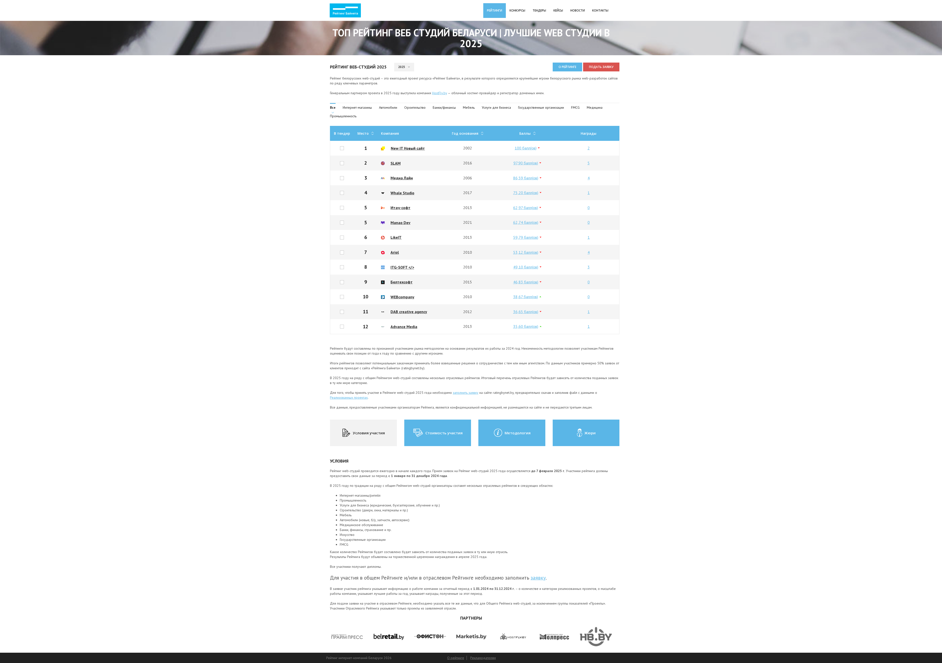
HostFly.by (439, 93)
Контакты (600, 10)
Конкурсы (517, 10)
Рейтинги (494, 10)
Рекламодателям (483, 658)
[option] (347, 636)
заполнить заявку (465, 392)
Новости (577, 10)
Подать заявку (601, 67)
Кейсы (558, 10)
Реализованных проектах (349, 397)
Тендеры (539, 10)
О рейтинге (567, 67)
